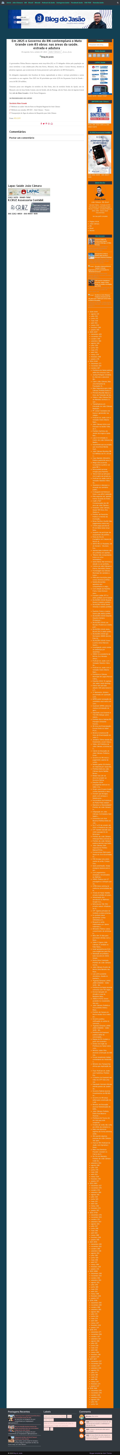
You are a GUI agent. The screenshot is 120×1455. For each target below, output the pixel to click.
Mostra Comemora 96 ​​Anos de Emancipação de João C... (102, 735)
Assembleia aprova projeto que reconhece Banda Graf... (102, 447)
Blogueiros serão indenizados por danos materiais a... (101, 924)
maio (94, 321)
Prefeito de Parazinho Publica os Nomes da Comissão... (100, 516)
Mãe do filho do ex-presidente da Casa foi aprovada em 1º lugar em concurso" (58, 1424)
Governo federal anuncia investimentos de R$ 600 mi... (101, 1093)
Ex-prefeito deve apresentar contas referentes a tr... (99, 917)
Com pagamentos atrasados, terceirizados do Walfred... (101, 875)
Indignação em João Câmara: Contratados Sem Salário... (102, 814)
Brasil (30, 3)
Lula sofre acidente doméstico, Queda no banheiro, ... (100, 976)
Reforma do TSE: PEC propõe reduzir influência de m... (101, 906)
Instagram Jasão (62, 3)
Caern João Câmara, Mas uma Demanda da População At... (102, 384)
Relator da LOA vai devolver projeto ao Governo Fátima (100, 778)
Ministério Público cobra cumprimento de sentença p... (102, 931)
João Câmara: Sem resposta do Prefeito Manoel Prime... (100, 848)
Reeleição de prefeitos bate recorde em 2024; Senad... (101, 956)
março (95, 325)
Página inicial (94, 221)
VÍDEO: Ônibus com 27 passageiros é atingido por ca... (102, 881)
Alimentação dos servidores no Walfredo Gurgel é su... (101, 899)
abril (94, 323)
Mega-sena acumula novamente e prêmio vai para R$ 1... (101, 465)
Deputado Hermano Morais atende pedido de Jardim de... (102, 1086)
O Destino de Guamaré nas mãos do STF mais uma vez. (102, 1080)
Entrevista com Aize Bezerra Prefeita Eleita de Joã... (102, 820)
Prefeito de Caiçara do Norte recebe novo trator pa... (102, 1014)
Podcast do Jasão (48, 3)
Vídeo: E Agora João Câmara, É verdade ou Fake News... (100, 944)
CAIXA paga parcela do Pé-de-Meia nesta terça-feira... (101, 528)
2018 (93, 1330)
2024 (94, 361)
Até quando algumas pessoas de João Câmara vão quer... (102, 1138)
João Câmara (18, 3)
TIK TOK (87, 3)
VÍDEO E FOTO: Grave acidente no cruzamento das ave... (101, 1001)
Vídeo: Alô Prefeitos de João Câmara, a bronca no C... (102, 746)
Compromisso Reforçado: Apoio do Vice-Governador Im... (102, 854)
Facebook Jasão (77, 3)
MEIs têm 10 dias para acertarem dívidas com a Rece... (101, 938)
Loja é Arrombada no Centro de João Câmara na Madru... (102, 440)
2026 (94, 312)
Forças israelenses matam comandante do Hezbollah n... (102, 1059)
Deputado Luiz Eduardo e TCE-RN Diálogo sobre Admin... (102, 715)
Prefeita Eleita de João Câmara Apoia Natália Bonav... (101, 771)
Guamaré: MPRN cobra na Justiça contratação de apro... (102, 708)
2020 (94, 1271)
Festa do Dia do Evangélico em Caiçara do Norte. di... (102, 539)
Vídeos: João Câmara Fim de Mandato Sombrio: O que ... (102, 399)
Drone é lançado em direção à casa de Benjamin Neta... (100, 994)
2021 (93, 1242)
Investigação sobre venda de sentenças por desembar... (102, 649)
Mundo (37, 3)
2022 (94, 1213)
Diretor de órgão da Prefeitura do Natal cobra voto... (102, 1046)
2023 (93, 1183)
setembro (96, 341)
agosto (95, 314)
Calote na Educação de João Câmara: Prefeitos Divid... (101, 753)
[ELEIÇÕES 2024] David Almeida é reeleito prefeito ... (102, 607)
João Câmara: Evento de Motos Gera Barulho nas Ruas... (101, 969)
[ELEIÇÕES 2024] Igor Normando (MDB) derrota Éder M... (102, 636)
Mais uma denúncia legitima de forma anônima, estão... (102, 1131)
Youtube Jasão (98, 3)
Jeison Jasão (100, 199)
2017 (93, 1359)
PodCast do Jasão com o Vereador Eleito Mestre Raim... (102, 420)
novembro (96, 336)
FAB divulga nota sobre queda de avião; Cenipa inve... (101, 861)
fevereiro (96, 327)
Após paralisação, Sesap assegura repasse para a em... (101, 868)
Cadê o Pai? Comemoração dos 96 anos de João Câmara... (101, 503)
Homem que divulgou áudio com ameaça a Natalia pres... (100, 796)
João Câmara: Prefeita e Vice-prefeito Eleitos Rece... (101, 1007)
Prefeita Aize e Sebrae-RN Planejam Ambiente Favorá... (102, 721)
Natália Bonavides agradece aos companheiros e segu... (101, 584)
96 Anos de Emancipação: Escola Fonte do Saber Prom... (102, 728)
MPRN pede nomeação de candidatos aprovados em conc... (102, 701)
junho (94, 318)
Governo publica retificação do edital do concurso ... (101, 1021)
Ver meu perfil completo (100, 216)
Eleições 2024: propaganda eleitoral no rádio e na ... (101, 784)
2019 (93, 1300)
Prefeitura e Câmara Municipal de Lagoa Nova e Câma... (102, 676)
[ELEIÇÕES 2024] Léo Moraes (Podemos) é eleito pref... (102, 625)
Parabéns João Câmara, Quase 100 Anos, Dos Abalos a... (101, 510)
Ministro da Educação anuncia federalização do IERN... (102, 1107)
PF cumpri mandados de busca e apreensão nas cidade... (101, 413)
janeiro (95, 330)
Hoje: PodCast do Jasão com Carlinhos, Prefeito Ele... (101, 1073)
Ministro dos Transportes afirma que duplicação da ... (102, 1066)
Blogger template (95, 1453)
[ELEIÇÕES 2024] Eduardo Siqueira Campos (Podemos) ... (102, 618)
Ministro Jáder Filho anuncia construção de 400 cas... (102, 1052)
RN (25, 3)
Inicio (9, 3)
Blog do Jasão (17, 1453)
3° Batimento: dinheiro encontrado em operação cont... (102, 694)
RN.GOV (17, 118)
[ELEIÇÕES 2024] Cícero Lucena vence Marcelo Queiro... (101, 643)
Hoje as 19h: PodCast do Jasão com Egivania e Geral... (101, 1145)
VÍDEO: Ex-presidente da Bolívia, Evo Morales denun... (101, 656)
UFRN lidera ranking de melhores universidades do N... (102, 888)
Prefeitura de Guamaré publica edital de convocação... (101, 1034)
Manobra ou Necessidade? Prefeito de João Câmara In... (102, 807)
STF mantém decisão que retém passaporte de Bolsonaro (102, 832)
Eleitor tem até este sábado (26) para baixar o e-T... (102, 688)
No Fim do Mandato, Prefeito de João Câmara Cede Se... (102, 1158)
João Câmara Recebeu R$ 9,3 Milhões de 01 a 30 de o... (102, 453)
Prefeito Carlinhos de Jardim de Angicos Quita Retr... (101, 433)
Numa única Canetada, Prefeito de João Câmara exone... (102, 962)
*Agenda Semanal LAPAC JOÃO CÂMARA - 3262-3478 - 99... (102, 983)
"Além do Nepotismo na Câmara (55, 1416)
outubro (95, 339)
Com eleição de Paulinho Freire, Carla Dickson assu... (101, 591)
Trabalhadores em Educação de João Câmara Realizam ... (102, 406)
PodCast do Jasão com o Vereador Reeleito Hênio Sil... (102, 480)
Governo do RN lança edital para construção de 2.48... (102, 1100)
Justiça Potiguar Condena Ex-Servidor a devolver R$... (102, 377)
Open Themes (107, 1453)
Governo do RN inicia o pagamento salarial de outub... (101, 760)
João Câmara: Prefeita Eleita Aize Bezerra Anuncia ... (101, 1113)
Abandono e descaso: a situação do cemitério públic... (101, 487)
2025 (94, 332)
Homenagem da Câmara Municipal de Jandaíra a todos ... (101, 573)
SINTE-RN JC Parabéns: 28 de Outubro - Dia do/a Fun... (102, 546)
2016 (93, 1388)
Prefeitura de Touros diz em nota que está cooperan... (101, 1120)
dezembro (96, 334)
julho (94, 316)
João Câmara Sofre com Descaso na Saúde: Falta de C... (101, 426)
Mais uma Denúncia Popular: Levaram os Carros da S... (100, 1152)
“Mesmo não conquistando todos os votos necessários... (102, 557)
